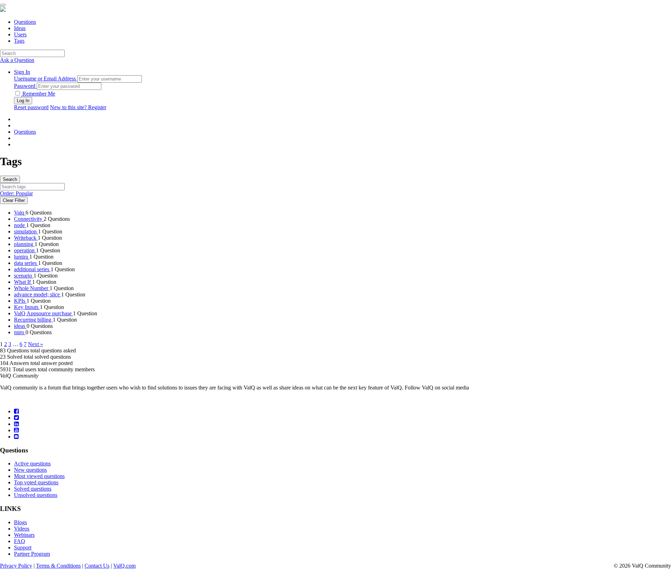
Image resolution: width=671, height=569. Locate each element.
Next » (35, 344)
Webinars (24, 535)
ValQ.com (124, 566)
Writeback (26, 238)
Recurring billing (33, 320)
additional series (32, 269)
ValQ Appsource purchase (43, 313)
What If (23, 282)
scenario (24, 276)
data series (26, 263)
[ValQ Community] (3, 10)
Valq (20, 213)
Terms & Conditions (58, 566)
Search (10, 179)
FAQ (19, 541)
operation (25, 250)
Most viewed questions (39, 476)
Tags (19, 41)
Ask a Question (17, 60)
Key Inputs (27, 307)
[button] (22, 72)
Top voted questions (36, 482)
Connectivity (29, 219)
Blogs (20, 522)
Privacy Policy (16, 566)
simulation (26, 231)
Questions (25, 22)
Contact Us (97, 566)
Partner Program (32, 554)
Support (22, 547)
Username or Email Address (45, 79)
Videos (21, 529)
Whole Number (32, 288)
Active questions (32, 463)
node (20, 225)
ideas (20, 326)
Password (24, 86)
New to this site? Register (78, 107)
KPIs (20, 301)
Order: (16, 193)
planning (24, 244)
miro (20, 332)
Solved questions (32, 489)
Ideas (20, 28)
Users (20, 34)
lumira (21, 257)
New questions (30, 470)
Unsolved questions (35, 495)
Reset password (31, 107)
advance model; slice (37, 294)
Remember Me (38, 94)
